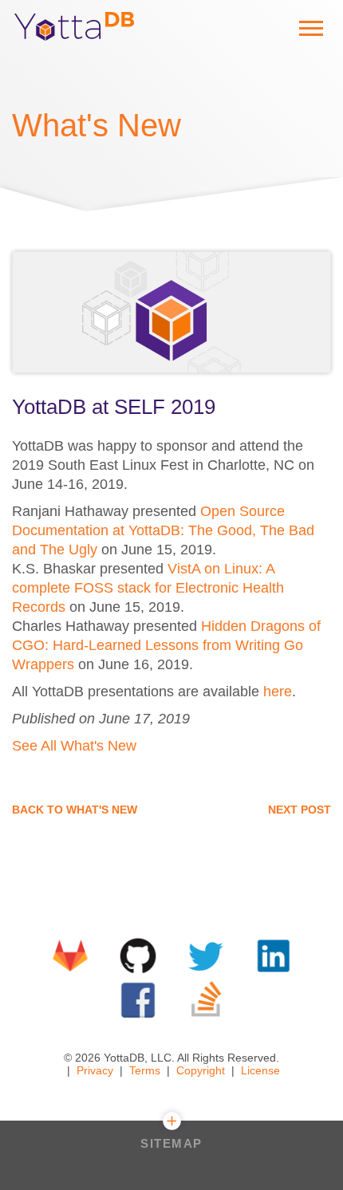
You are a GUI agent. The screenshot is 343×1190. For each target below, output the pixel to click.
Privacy (95, 1070)
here (277, 691)
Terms (144, 1070)
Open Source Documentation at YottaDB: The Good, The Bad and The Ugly (163, 530)
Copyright (200, 1070)
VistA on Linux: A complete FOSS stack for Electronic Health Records (148, 588)
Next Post (299, 809)
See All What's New (74, 746)
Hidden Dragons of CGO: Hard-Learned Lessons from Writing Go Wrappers (166, 645)
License (260, 1070)
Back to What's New (74, 809)
